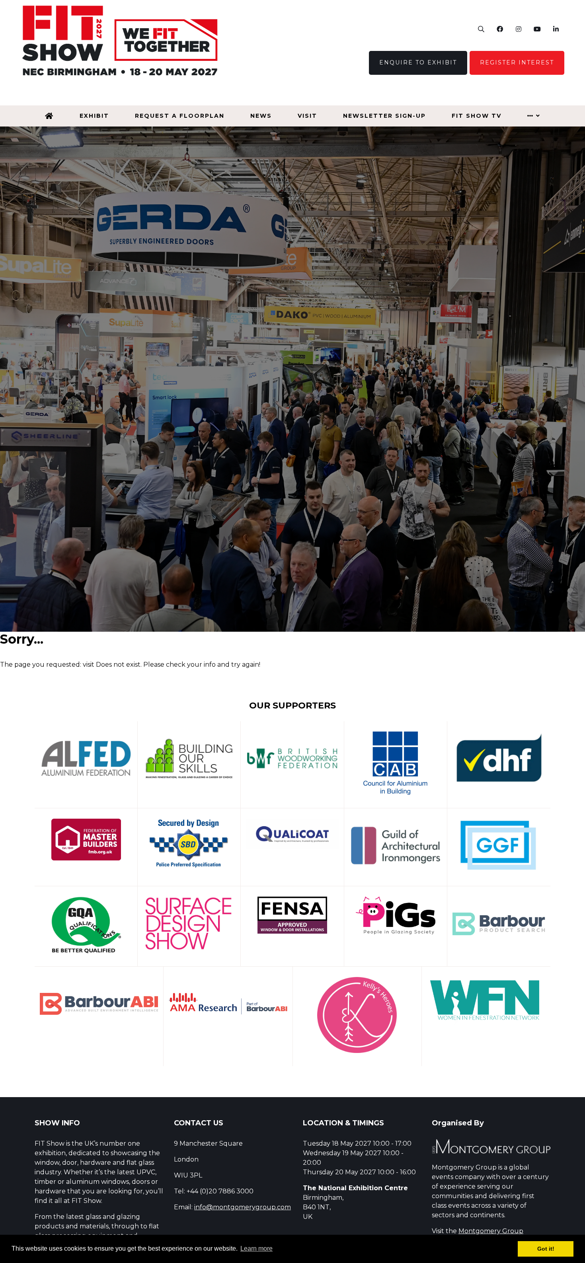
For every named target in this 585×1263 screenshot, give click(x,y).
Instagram (518, 29)
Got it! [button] (545, 1248)
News (261, 115)
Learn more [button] (256, 1248)
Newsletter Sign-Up (384, 115)
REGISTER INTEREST (517, 62)
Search (480, 29)
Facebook (499, 29)
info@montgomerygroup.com (242, 1207)
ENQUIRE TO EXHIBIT (418, 62)
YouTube (537, 29)
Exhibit (94, 115)
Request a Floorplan (179, 115)
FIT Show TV (476, 115)
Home (49, 115)
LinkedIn (555, 29)
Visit (307, 115)
